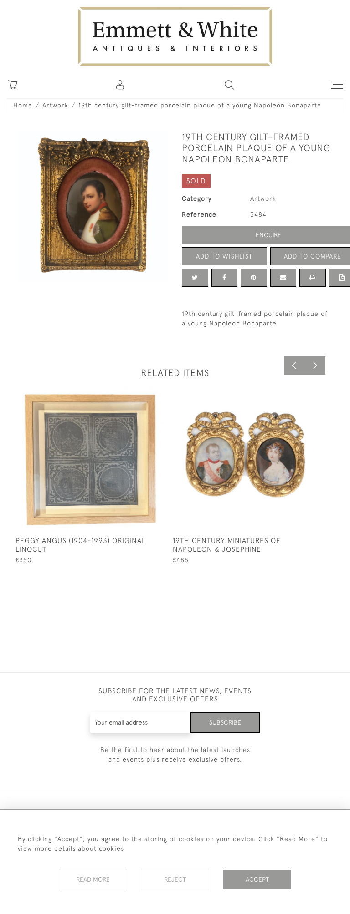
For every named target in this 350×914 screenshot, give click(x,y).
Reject (175, 879)
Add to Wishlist (224, 256)
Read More (93, 879)
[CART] (12, 84)
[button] (229, 84)
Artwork (55, 105)
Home (22, 105)
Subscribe (225, 722)
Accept (257, 879)
